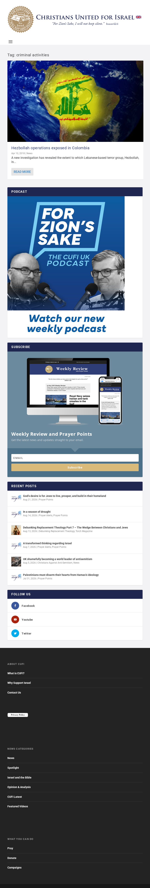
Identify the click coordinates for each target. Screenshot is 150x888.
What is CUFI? (15, 673)
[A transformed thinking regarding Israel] (16, 546)
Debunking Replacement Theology (57, 531)
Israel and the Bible (19, 777)
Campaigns (14, 867)
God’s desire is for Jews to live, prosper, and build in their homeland (64, 495)
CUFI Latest (14, 796)
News (29, 153)
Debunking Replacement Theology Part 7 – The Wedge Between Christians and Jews (75, 527)
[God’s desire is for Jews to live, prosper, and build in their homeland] (16, 498)
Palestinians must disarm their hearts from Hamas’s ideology (61, 574)
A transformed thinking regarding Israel (47, 543)
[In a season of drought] (16, 514)
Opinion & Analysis (19, 787)
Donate (11, 858)
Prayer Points (46, 499)
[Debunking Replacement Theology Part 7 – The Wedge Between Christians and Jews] (16, 530)
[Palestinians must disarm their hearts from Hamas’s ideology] (16, 577)
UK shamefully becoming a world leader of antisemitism (57, 559)
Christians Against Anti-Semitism (55, 562)
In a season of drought (37, 511)
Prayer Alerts (45, 515)
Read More (22, 172)
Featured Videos (17, 806)
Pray (10, 848)
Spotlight (13, 767)
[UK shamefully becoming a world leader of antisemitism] (16, 561)
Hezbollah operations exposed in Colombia (50, 148)
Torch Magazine (84, 531)
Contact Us (14, 692)
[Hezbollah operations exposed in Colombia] (75, 101)
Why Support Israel (19, 682)
